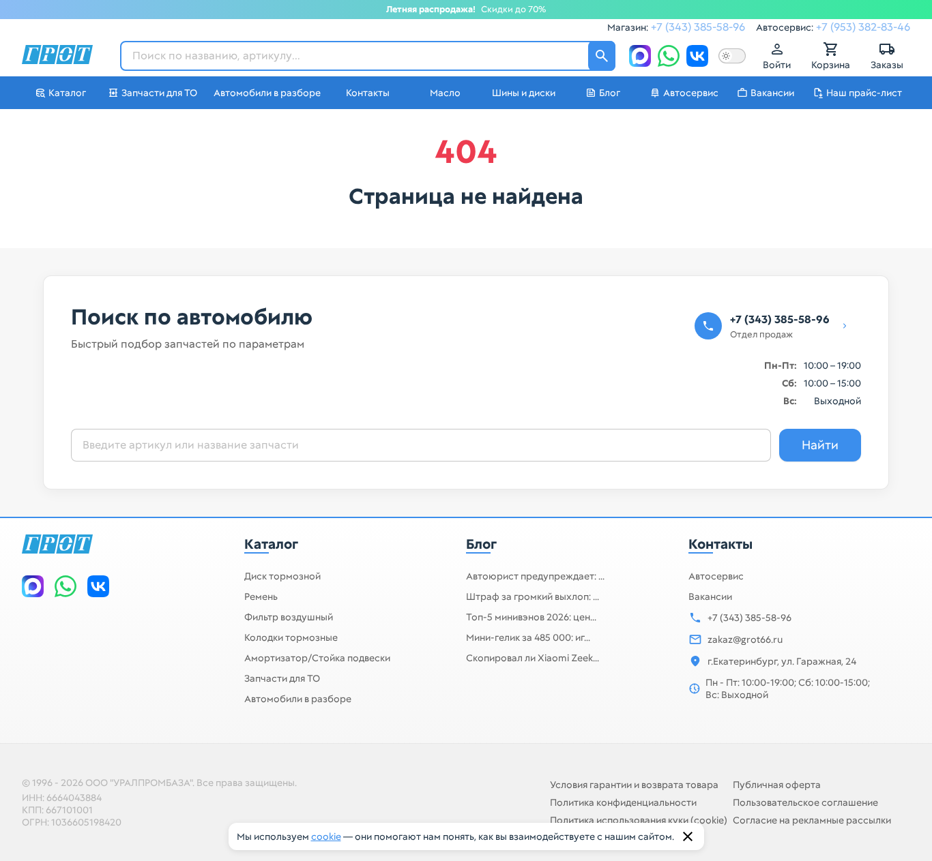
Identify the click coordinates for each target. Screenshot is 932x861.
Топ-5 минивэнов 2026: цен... (531, 617)
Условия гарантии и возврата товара (634, 785)
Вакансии (710, 596)
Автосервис (716, 576)
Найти (820, 445)
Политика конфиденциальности (623, 802)
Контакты (720, 544)
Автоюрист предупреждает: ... (535, 576)
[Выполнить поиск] (601, 56)
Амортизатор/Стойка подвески (317, 658)
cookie (326, 836)
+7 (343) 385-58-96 (698, 27)
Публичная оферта (777, 785)
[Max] (640, 56)
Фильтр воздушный (288, 617)
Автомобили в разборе (297, 699)
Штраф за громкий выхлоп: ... (532, 596)
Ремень (261, 596)
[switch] (732, 55)
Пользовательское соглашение (805, 802)
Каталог (271, 544)
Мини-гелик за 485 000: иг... (528, 637)
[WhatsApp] (669, 56)
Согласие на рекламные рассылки (812, 820)
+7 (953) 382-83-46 (863, 27)
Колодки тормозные (291, 637)
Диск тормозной (282, 576)
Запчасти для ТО (282, 678)
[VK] (697, 56)
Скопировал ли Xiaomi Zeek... (532, 658)
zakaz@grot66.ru (745, 639)
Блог (481, 544)
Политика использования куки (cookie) (638, 820)
